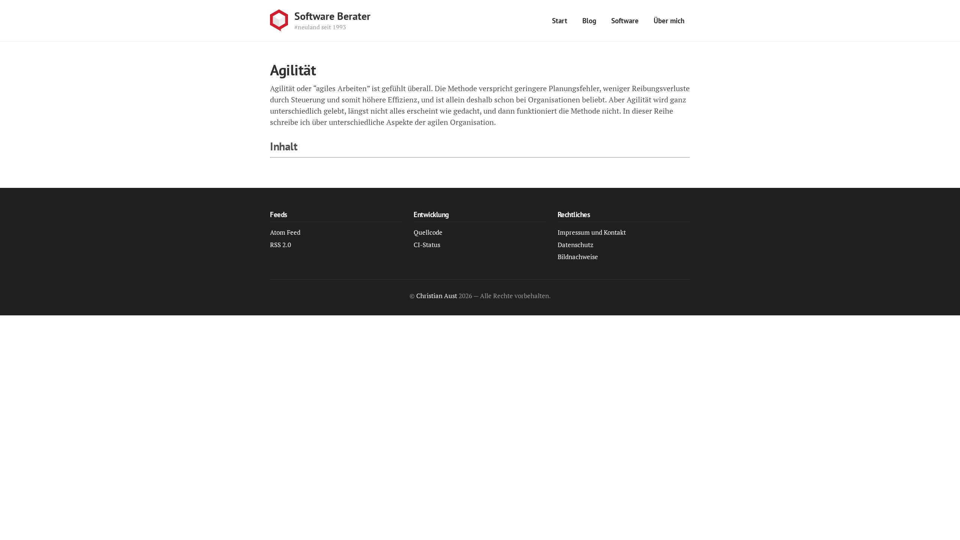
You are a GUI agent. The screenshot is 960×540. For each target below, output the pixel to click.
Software (625, 20)
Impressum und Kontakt (592, 232)
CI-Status (427, 244)
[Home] (279, 20)
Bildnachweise (578, 256)
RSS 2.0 (280, 244)
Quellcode (428, 232)
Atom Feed (285, 232)
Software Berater (332, 16)
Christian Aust (436, 295)
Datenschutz (575, 244)
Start (559, 20)
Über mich (669, 20)
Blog (589, 20)
